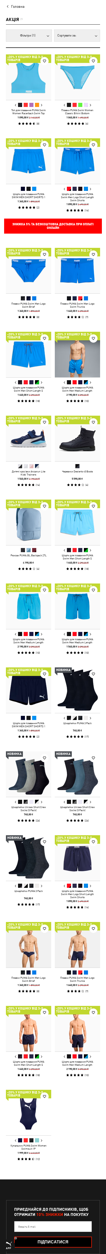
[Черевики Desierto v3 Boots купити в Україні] (77, 438)
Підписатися (53, 1242)
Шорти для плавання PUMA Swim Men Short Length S (28, 389)
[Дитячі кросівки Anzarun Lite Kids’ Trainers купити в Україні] (28, 438)
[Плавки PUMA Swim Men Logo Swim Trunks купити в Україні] (77, 270)
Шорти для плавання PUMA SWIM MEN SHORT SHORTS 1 (28, 195)
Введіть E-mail (27, 1226)
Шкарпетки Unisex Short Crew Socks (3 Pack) (28, 808)
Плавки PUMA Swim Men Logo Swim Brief (28, 305)
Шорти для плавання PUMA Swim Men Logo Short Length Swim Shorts (77, 197)
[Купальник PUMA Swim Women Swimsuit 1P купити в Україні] (28, 1112)
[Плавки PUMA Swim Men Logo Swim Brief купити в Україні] (28, 270)
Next (41, 105)
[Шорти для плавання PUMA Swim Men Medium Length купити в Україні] (77, 354)
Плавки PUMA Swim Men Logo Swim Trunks (77, 305)
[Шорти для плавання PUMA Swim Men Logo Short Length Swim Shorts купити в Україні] (77, 161)
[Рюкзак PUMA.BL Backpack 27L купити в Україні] (28, 522)
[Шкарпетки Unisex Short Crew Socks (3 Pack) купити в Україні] (28, 774)
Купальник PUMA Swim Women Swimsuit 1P (29, 1147)
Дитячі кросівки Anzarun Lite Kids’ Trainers (28, 473)
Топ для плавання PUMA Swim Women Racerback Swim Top (28, 112)
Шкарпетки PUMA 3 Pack (77, 723)
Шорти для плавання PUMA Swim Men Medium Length (77, 389)
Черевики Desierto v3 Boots (77, 471)
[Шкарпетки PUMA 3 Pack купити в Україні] (77, 690)
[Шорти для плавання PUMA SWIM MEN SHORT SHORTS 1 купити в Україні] (28, 161)
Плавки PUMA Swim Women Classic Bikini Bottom (77, 112)
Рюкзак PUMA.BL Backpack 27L (29, 555)
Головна (17, 6)
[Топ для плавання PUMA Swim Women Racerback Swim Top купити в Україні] (28, 77)
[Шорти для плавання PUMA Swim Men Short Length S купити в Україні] (28, 354)
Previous (15, 105)
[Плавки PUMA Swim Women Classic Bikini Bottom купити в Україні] (77, 77)
